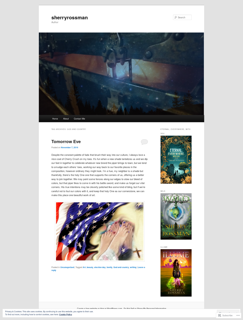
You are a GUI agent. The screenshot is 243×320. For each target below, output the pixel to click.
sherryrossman (69, 17)
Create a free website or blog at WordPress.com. (100, 308)
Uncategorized (67, 267)
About (66, 118)
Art (84, 267)
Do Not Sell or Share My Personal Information (145, 308)
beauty (90, 267)
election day (100, 267)
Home (55, 118)
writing (133, 267)
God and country (121, 267)
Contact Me (79, 118)
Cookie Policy (65, 314)
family (109, 267)
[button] (100, 231)
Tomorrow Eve (66, 141)
